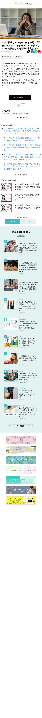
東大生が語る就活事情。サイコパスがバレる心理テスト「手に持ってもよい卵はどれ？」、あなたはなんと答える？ (22, 166)
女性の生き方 (8, 57)
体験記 (19, 57)
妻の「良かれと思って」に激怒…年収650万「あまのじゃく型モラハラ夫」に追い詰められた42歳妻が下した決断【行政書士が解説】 (22, 157)
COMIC (29, 221)
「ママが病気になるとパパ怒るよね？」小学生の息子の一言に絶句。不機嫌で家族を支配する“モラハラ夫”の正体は (22, 131)
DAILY (12, 221)
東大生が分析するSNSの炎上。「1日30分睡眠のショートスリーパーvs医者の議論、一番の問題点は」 (22, 147)
